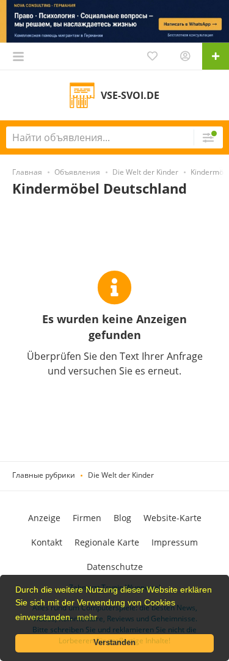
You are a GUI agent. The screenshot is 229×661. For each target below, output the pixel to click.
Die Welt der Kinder (121, 475)
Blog (122, 518)
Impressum (174, 542)
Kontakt (46, 542)
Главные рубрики (43, 475)
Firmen (87, 518)
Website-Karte (173, 518)
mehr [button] (87, 617)
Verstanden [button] (114, 642)
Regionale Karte (107, 542)
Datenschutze (115, 566)
